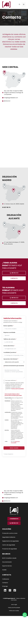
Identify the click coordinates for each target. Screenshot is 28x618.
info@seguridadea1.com (11, 498)
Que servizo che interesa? (11, 359)
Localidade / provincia (10, 352)
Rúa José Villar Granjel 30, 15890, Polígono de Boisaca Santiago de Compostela (13, 92)
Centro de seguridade (8, 545)
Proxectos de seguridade (9, 549)
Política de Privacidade (17, 388)
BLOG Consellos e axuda (9, 558)
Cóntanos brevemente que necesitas (14, 366)
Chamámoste (14, 519)
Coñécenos (5, 579)
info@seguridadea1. (9, 98)
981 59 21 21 (7, 101)
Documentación (7, 562)
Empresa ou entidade (9, 332)
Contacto (14, 278)
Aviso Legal (14, 604)
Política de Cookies (14, 610)
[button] (19, 4)
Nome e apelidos (9, 326)
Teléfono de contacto (10, 339)
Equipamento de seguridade (10, 541)
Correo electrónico (9, 345)
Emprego (5, 586)
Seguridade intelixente (8, 537)
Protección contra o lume (9, 533)
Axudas (4, 570)
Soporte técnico (7, 566)
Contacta (14, 303)
